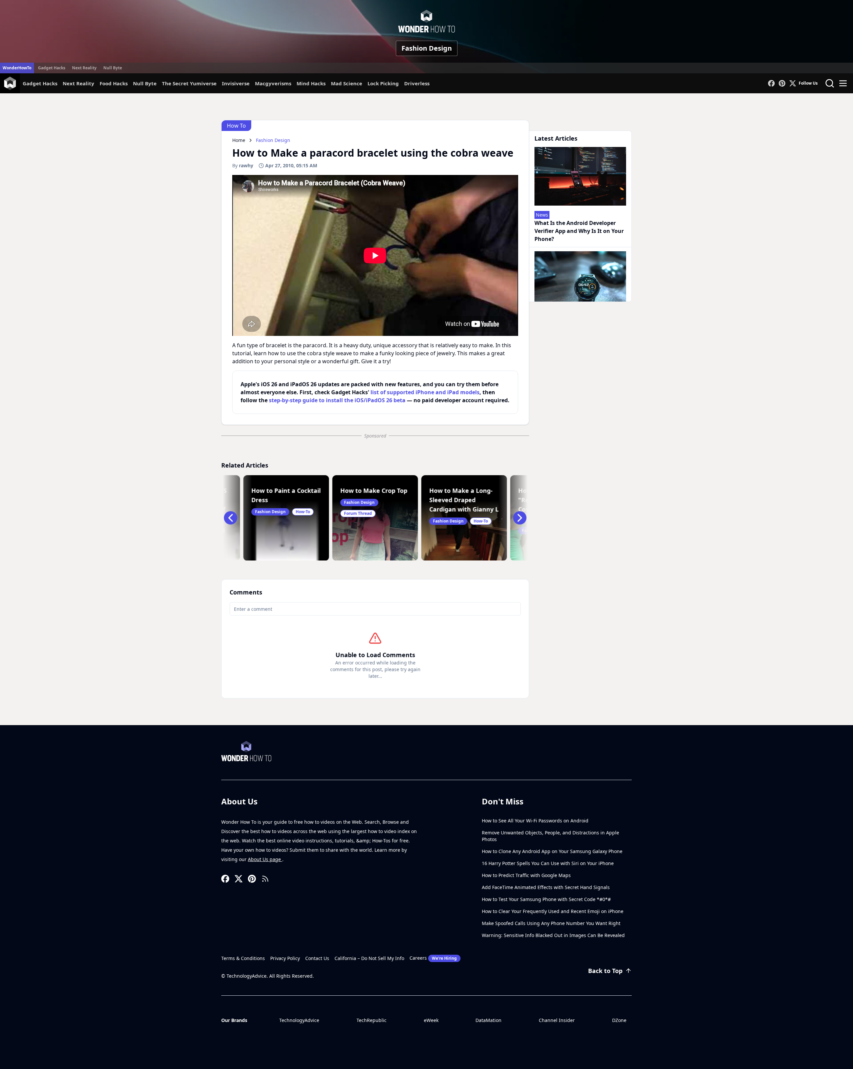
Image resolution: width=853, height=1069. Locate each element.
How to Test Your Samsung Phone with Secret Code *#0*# (546, 899)
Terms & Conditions (243, 958)
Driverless (416, 83)
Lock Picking (383, 83)
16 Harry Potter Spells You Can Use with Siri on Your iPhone (548, 863)
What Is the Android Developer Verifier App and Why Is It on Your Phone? (579, 231)
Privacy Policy (285, 958)
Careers (433, 958)
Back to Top (605, 971)
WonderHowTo (17, 68)
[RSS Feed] (265, 879)
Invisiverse (236, 83)
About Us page (265, 859)
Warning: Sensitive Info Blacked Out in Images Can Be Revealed (553, 935)
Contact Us (317, 958)
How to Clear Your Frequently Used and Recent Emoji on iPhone (552, 911)
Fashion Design (427, 48)
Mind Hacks (311, 83)
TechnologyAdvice (299, 1020)
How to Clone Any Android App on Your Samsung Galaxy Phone (552, 851)
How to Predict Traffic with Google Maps (526, 875)
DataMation (488, 1020)
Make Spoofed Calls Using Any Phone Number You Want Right (551, 923)
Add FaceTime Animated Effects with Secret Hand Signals (546, 887)
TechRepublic (372, 1020)
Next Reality (84, 68)
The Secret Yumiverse (189, 83)
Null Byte (112, 68)
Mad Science (346, 83)
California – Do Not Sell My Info (369, 958)
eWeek (431, 1020)
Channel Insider (557, 1020)
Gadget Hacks (51, 68)
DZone (619, 1020)
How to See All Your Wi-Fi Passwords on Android (535, 820)
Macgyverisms (273, 83)
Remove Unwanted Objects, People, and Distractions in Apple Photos (550, 835)
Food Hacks (114, 83)
